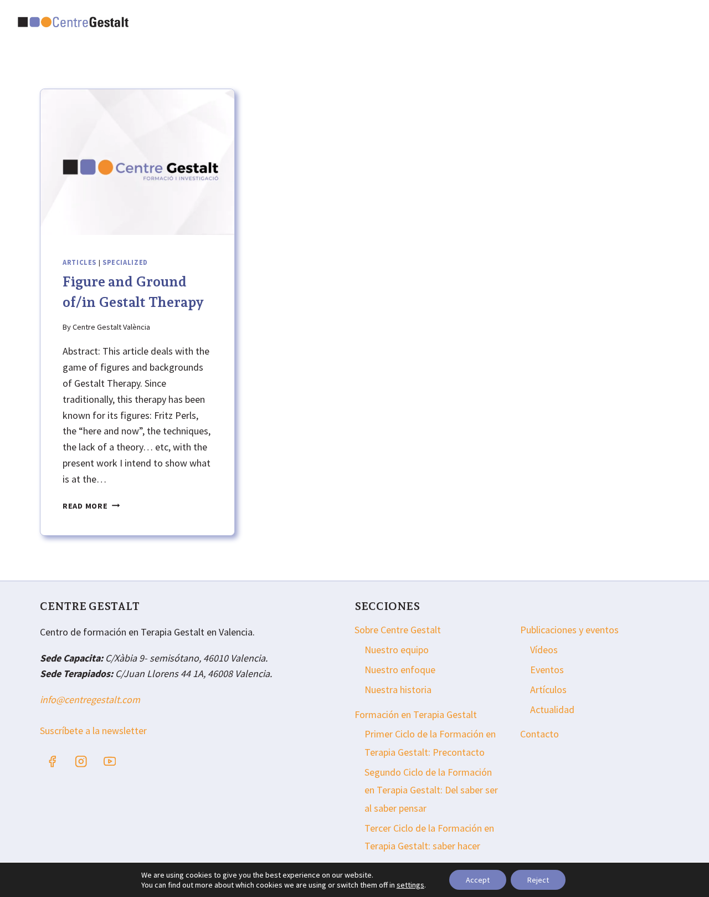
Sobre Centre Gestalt (397, 629)
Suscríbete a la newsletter (93, 730)
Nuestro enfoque (399, 669)
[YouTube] (109, 761)
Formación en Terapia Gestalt (415, 714)
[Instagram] (81, 761)
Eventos (547, 669)
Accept (478, 880)
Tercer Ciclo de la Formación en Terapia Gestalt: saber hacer (429, 837)
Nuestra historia (397, 689)
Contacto (539, 733)
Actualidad (552, 709)
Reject (538, 880)
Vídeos (544, 649)
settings (410, 885)
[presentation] (137, 162)
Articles (79, 262)
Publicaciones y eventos (569, 629)
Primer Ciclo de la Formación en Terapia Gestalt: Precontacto (430, 742)
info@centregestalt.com (90, 699)
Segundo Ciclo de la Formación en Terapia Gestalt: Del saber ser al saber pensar (431, 790)
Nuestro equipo (396, 649)
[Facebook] (52, 761)
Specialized (125, 262)
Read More (91, 506)
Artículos (548, 689)
